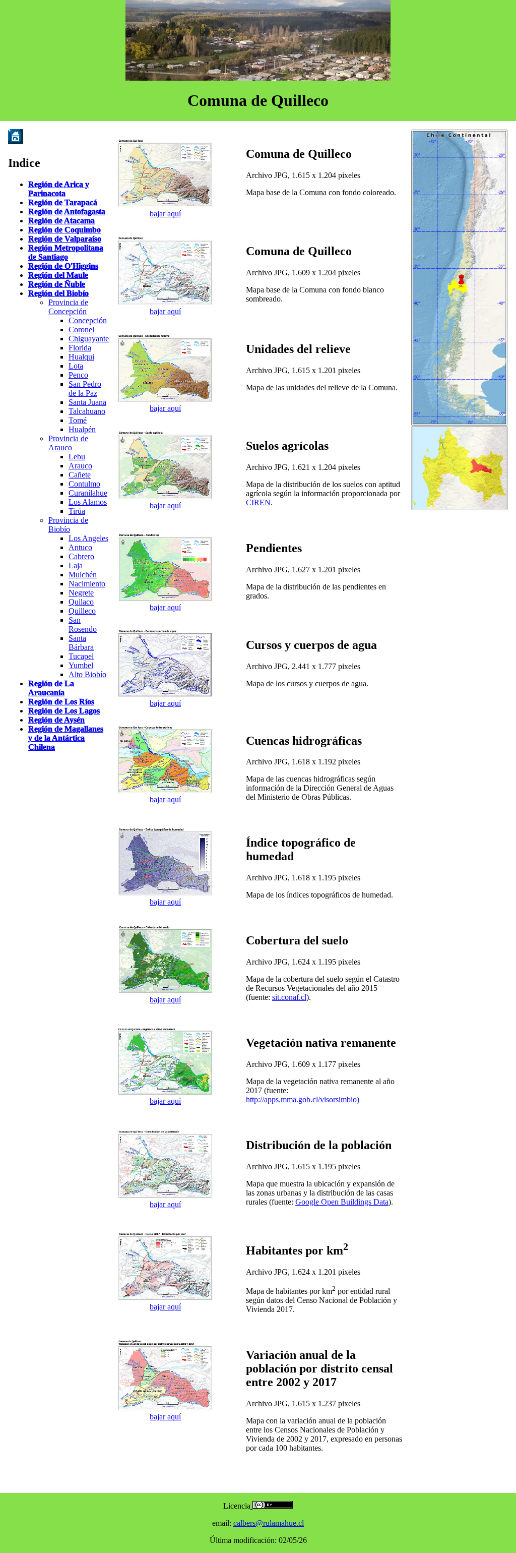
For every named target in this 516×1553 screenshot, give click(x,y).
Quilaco (81, 602)
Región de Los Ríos (61, 701)
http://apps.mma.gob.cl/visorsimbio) (302, 1099)
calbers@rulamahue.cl (268, 1523)
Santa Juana (87, 402)
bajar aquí (165, 213)
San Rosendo (83, 624)
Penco (78, 375)
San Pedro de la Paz (85, 388)
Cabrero (81, 556)
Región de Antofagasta (66, 211)
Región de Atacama (61, 220)
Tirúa (77, 511)
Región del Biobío (58, 293)
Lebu (77, 456)
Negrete (81, 592)
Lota (76, 366)
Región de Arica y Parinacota (58, 189)
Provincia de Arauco (68, 443)
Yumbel (81, 665)
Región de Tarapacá (62, 202)
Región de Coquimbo (64, 229)
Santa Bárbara (81, 642)
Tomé (78, 420)
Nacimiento (87, 583)
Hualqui (81, 356)
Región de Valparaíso (64, 238)
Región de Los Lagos (64, 710)
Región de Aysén (56, 719)
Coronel (81, 329)
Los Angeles (88, 538)
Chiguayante (89, 338)
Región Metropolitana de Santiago (65, 252)
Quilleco (82, 611)
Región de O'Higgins (63, 266)
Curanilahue (88, 493)
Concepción (88, 320)
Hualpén (82, 429)
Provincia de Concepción (68, 307)
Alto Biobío (87, 674)
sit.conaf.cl (289, 997)
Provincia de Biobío (68, 524)
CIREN (258, 502)
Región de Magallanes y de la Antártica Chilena (65, 738)
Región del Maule (58, 275)
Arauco (80, 465)
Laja (76, 565)
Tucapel (81, 656)
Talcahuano (87, 411)
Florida (80, 347)
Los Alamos (88, 502)
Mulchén (83, 574)
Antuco (80, 547)
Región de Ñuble (56, 284)
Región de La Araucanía (51, 688)
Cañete (80, 474)
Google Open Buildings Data (342, 1202)
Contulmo (84, 484)
